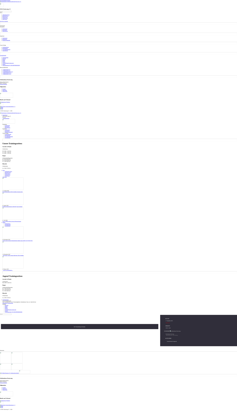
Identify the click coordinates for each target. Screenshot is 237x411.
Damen (3, 62)
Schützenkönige (5, 47)
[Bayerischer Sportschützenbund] (7, 106)
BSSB (3, 60)
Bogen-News (5, 17)
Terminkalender (3, 55)
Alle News (4, 177)
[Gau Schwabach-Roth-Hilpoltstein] (1, 105)
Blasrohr (4, 58)
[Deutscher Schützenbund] (1, 108)
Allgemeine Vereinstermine (7, 303)
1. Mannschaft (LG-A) (6, 72)
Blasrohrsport (5, 31)
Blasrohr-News (5, 15)
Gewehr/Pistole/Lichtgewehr (8, 63)
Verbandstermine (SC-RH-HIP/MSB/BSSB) (11, 65)
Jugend (3, 64)
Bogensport (4, 30)
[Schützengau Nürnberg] (5, 102)
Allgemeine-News (6, 14)
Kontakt (4, 89)
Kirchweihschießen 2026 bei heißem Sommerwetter (12, 191)
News (3, 170)
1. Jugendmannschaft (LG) (7, 71)
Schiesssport (4, 28)
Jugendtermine (8, 224)
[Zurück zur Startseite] (10, 1)
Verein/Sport (4, 115)
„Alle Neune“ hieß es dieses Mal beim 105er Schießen (13, 255)
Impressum (4, 90)
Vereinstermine (5, 57)
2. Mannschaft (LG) (6, 70)
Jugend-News (5, 18)
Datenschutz (4, 91)
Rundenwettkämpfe (6, 40)
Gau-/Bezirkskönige (6, 49)
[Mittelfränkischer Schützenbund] (1, 107)
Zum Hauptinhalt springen (5, 0)
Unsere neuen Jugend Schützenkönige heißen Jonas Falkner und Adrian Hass (17, 240)
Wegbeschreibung (3, 84)
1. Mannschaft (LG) (6, 69)
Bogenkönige (5, 48)
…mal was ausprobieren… (7, 270)
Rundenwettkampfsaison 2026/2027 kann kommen (12, 206)
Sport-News (4, 19)
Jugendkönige (5, 50)
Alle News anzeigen (4, 21)
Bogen (3, 59)
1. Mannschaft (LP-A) (6, 74)
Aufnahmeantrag (5, 118)
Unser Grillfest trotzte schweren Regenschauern (11, 221)
